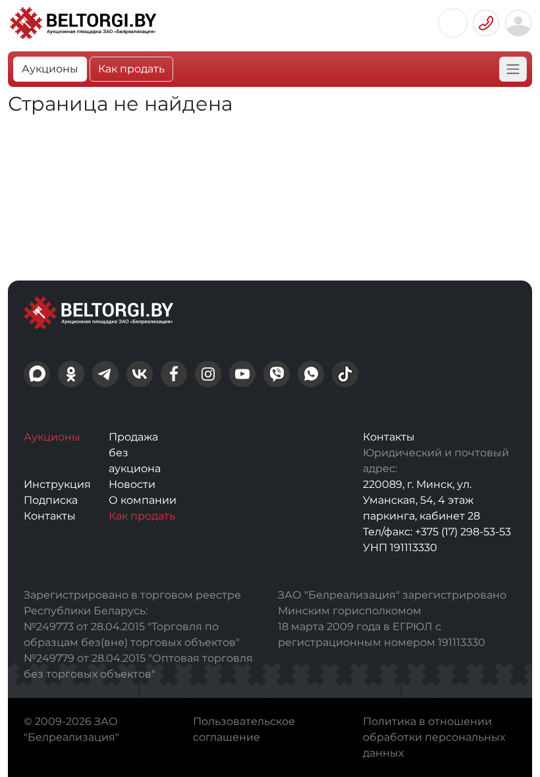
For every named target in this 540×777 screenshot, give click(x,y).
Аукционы (50, 69)
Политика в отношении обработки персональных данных (434, 737)
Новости (132, 484)
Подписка (51, 500)
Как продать (131, 69)
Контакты (50, 516)
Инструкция (57, 484)
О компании (142, 500)
